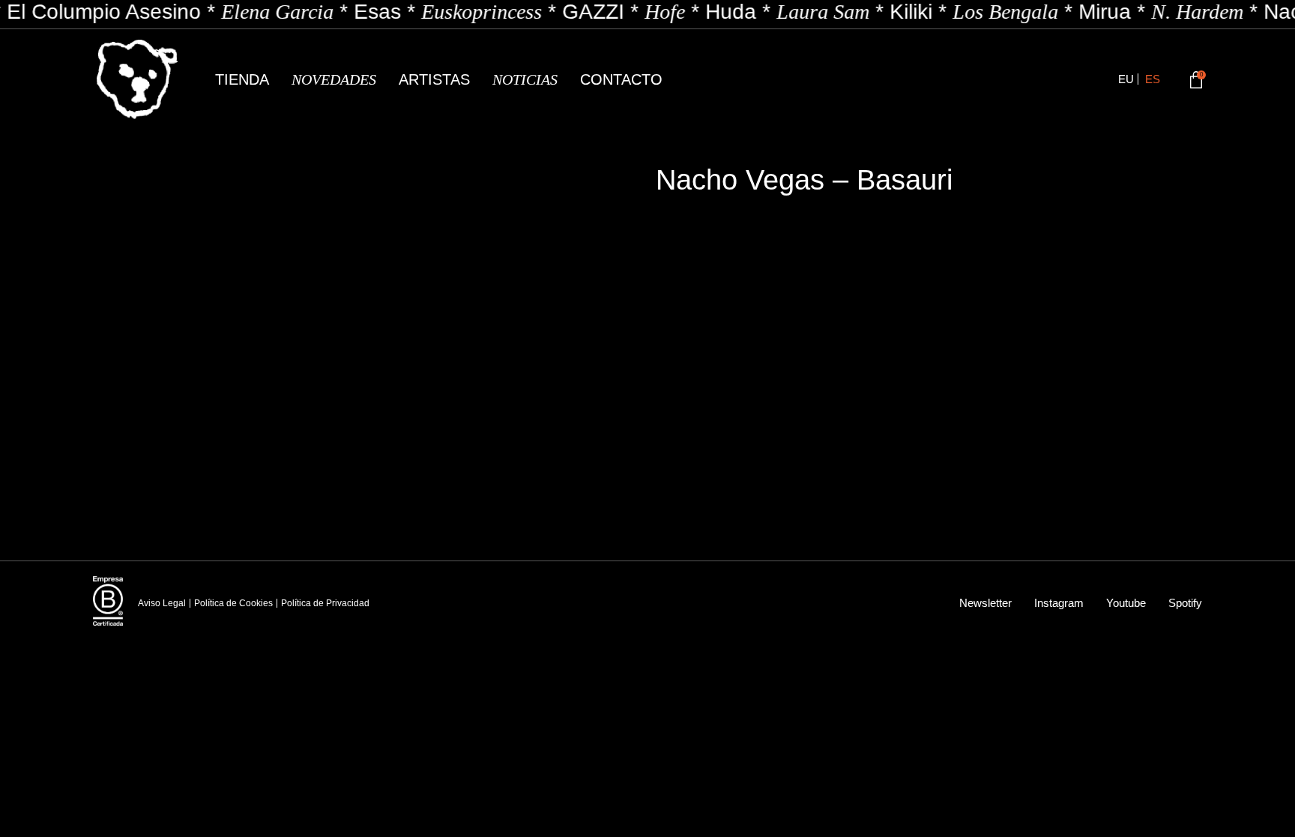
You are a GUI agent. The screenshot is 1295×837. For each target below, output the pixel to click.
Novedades (334, 79)
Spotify (1185, 602)
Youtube (1126, 602)
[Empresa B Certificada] (108, 601)
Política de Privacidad (325, 603)
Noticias (525, 79)
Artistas (434, 79)
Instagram (1059, 602)
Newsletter (985, 602)
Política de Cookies (233, 603)
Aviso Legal (162, 603)
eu (1126, 79)
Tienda (242, 79)
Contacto (621, 79)
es (1152, 79)
